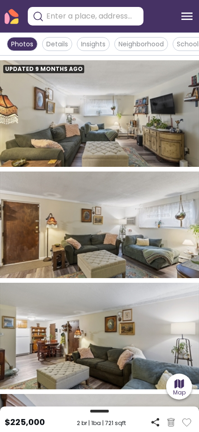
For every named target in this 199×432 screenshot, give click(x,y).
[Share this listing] (155, 422)
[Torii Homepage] (12, 16)
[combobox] (92, 16)
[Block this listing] (171, 422)
